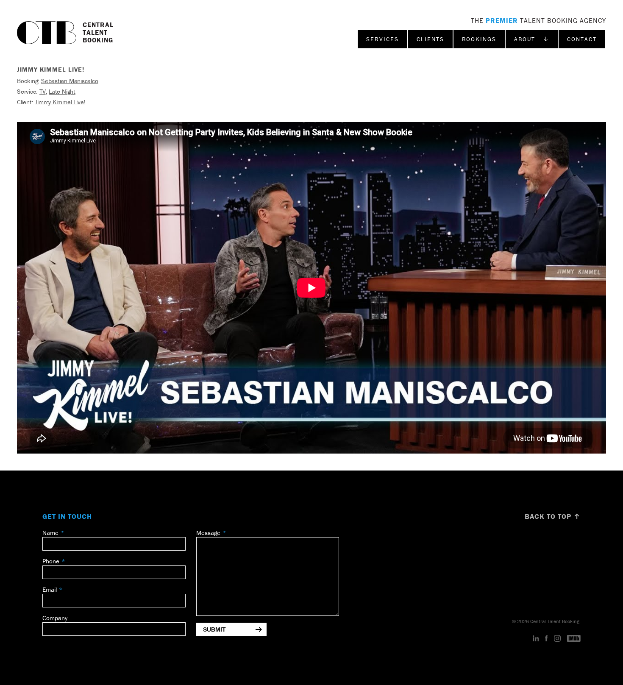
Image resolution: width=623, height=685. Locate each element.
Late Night (62, 91)
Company (54, 618)
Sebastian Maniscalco (69, 81)
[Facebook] (546, 638)
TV (42, 91)
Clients (430, 39)
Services (382, 39)
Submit (214, 629)
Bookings (479, 39)
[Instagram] (557, 639)
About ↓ (531, 39)
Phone (50, 561)
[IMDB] (574, 639)
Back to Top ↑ (553, 516)
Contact (582, 39)
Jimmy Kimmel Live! (60, 102)
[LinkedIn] (536, 638)
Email (49, 589)
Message (208, 533)
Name (50, 533)
